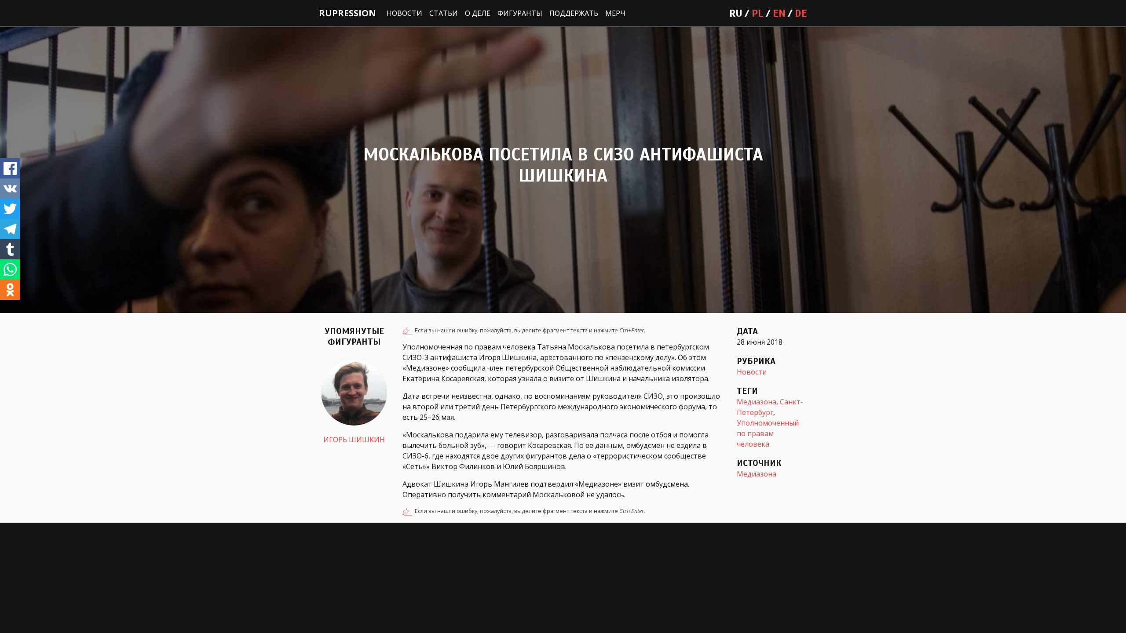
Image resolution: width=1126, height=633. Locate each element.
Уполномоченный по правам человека (768, 433)
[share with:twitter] (10, 209)
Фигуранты (519, 13)
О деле (477, 13)
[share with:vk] (10, 188)
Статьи (443, 13)
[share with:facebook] (10, 168)
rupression (347, 13)
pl (758, 13)
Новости (404, 13)
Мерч (615, 13)
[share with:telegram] (10, 229)
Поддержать (573, 13)
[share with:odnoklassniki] (10, 290)
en (779, 13)
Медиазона (756, 402)
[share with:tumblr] (10, 249)
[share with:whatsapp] (10, 269)
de (801, 13)
